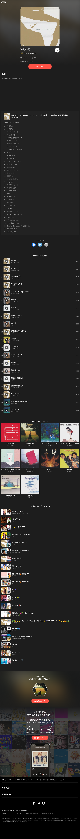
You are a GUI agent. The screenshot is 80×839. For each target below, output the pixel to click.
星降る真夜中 (11, 167)
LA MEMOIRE (30, 443)
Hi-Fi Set (33, 53)
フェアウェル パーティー (15, 149)
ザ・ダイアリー (30, 469)
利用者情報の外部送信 (32, 813)
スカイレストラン (12, 135)
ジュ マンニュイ (12, 147)
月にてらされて (12, 158)
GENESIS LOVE (12, 229)
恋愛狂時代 (10, 199)
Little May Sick (11, 232)
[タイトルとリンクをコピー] (46, 245)
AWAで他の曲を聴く (40, 701)
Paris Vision (10, 217)
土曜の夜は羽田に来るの (14, 138)
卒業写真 (10, 126)
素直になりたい (12, 191)
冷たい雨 (62, 780)
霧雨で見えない (12, 188)
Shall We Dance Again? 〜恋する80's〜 (19, 226)
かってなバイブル (12, 211)
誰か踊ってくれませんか (14, 214)
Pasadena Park (10, 495)
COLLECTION (10, 443)
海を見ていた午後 (12, 132)
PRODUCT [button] (6, 788)
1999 (8, 194)
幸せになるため (12, 164)
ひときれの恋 (11, 205)
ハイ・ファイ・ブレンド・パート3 (10, 469)
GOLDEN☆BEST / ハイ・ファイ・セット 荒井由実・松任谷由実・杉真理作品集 (39, 115)
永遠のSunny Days (13, 223)
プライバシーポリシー (16, 813)
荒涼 (8, 152)
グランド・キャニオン (14, 161)
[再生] (57, 50)
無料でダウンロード (40, 738)
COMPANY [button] (6, 794)
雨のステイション (12, 170)
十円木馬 (10, 129)
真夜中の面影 (11, 155)
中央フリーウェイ (12, 185)
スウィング (50, 469)
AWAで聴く (40, 66)
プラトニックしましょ (14, 220)
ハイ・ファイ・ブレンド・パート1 (50, 443)
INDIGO (30, 495)
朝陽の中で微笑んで (13, 144)
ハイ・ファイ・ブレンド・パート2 (69, 443)
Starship (9, 208)
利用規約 (4, 813)
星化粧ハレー (11, 197)
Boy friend (10, 202)
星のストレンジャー (13, 141)
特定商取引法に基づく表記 (49, 813)
